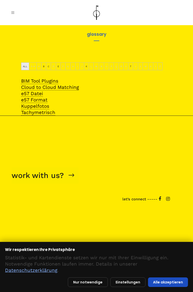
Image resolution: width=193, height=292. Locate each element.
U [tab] (135, 66)
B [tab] (43, 66)
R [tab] (121, 66)
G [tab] (68, 66)
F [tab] (63, 66)
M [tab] (96, 66)
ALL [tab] (25, 66)
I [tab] (77, 66)
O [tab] (106, 66)
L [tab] (91, 66)
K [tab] (86, 66)
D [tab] (53, 66)
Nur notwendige (88, 282)
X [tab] (151, 66)
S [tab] (126, 66)
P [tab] (111, 66)
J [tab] (81, 66)
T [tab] (130, 66)
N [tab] (101, 66)
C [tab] (48, 66)
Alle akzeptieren (168, 282)
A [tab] (39, 66)
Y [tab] (155, 66)
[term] (39, 81)
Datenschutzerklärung (31, 270)
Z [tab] (160, 66)
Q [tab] (116, 66)
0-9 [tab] (33, 66)
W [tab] (145, 66)
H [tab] (73, 66)
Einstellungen (128, 282)
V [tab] (140, 66)
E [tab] (58, 66)
